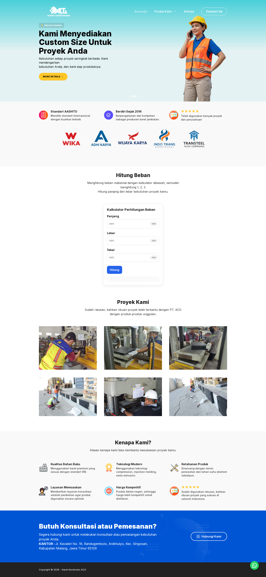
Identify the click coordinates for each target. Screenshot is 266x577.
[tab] (131, 96)
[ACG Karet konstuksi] (58, 11)
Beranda (141, 11)
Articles (189, 11)
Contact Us (214, 11)
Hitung (114, 270)
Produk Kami (163, 11)
